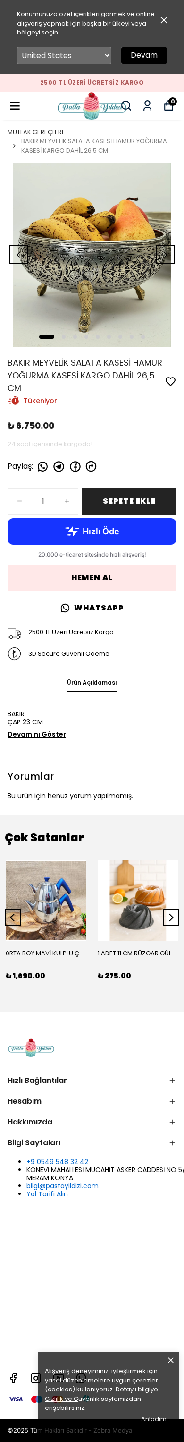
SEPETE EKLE (129, 501)
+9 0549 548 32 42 (57, 1162)
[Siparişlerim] (147, 106)
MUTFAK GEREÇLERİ (35, 132)
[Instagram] (36, 1378)
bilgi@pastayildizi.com (62, 1186)
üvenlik (72, 1398)
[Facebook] (13, 1378)
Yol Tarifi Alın (47, 1194)
